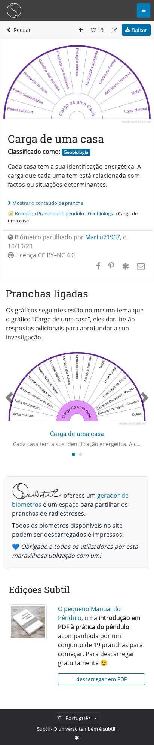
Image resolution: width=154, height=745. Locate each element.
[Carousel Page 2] (80, 454)
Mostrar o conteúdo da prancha (47, 203)
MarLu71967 (102, 237)
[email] (140, 266)
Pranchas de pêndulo (60, 213)
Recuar (20, 29)
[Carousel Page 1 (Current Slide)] (73, 454)
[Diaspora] (125, 266)
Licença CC (44, 255)
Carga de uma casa (77, 433)
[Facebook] (98, 266)
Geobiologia (76, 152)
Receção (24, 213)
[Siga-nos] (77, 737)
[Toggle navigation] (143, 10)
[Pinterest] (111, 266)
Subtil (43, 728)
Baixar (138, 29)
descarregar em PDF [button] (101, 679)
